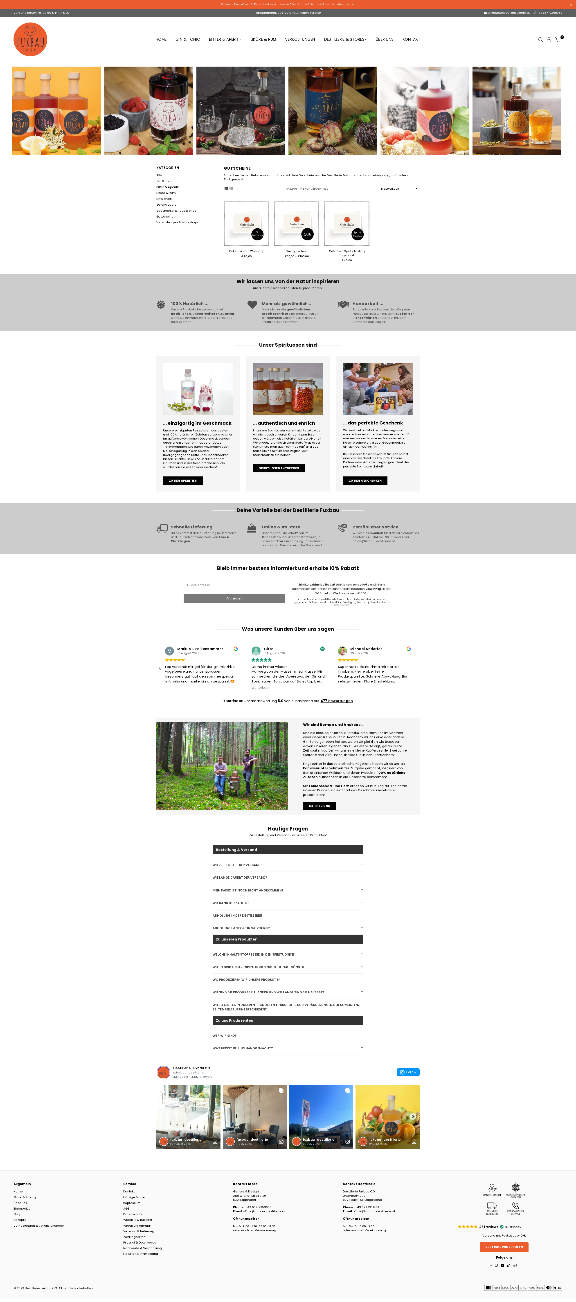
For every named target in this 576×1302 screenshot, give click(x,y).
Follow (411, 1072)
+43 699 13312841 (367, 1207)
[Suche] (540, 39)
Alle (159, 175)
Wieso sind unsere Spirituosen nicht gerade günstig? (260, 967)
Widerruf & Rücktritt (137, 1220)
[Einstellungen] (549, 39)
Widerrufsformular (137, 1225)
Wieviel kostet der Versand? (238, 865)
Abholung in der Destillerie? (238, 916)
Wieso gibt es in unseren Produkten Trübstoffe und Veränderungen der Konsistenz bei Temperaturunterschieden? (286, 1007)
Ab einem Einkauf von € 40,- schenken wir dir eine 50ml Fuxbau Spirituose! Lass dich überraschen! (288, 4)
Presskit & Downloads (139, 1242)
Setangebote (166, 204)
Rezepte (20, 1220)
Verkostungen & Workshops (177, 222)
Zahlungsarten (134, 1237)
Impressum (131, 1203)
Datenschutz (132, 1214)
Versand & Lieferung (138, 1231)
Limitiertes (164, 199)
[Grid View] (226, 188)
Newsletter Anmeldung (140, 1254)
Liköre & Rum (263, 39)
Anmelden (234, 598)
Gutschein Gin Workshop (246, 251)
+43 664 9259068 (549, 13)
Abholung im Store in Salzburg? (241, 928)
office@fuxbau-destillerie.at (509, 13)
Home (161, 39)
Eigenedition (23, 1208)
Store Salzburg (25, 1197)
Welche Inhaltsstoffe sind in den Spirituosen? (254, 954)
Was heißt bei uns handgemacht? (243, 1048)
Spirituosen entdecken (279, 468)
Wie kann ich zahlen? (231, 903)
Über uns (385, 39)
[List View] (231, 188)
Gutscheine (165, 216)
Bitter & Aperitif (225, 39)
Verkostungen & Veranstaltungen (39, 1225)
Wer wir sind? (225, 1036)
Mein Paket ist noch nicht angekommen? (248, 890)
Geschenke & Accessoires (176, 211)
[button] (416, 668)
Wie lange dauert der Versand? (240, 877)
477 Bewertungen (337, 700)
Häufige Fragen (135, 1197)
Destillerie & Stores (344, 39)
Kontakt (411, 39)
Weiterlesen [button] (347, 688)
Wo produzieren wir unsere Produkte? (246, 980)
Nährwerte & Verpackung (142, 1248)
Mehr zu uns (319, 806)
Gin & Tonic (188, 39)
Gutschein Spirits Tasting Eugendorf (347, 253)
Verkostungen (300, 39)
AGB (126, 1208)
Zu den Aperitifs (183, 480)
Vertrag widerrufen (504, 1247)
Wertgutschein (296, 251)
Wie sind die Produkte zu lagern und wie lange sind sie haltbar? (269, 992)
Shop (17, 1214)
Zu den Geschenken (365, 480)
